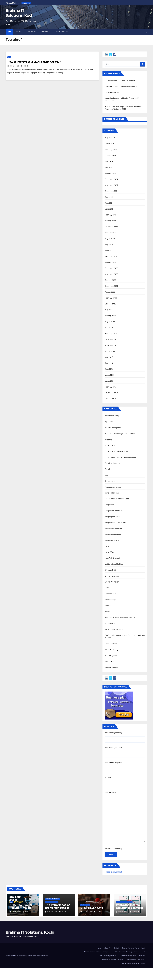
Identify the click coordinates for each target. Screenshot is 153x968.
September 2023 (111, 233)
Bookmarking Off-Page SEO (116, 451)
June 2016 (109, 369)
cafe (106, 475)
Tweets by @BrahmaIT (114, 872)
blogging (108, 439)
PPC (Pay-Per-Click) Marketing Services (125, 952)
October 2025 (110, 155)
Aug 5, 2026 (16, 912)
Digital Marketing (112, 481)
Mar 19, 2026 (52, 912)
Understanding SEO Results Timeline (120, 80)
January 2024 (110, 221)
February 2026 (111, 150)
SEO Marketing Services (108, 955)
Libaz (25, 66)
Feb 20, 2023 (14, 66)
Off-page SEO (110, 570)
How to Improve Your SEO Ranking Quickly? (34, 61)
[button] (146, 32)
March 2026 (109, 144)
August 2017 (110, 351)
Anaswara (135, 912)
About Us (107, 948)
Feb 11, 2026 (123, 912)
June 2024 (109, 203)
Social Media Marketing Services (112, 959)
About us (31, 32)
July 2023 (109, 244)
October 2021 (110, 304)
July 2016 (109, 363)
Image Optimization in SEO (116, 523)
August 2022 (110, 292)
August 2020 (110, 310)
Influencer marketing (113, 534)
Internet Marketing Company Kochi (133, 948)
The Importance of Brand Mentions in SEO (122, 86)
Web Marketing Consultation (136, 959)
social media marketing (114, 629)
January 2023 (110, 262)
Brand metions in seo (113, 463)
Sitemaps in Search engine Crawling (120, 617)
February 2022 (111, 298)
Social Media (110, 623)
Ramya (99, 912)
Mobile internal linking (114, 564)
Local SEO (109, 552)
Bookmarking (110, 445)
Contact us (62, 32)
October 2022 (110, 280)
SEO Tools (109, 611)
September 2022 (111, 286)
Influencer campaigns (113, 528)
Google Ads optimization (115, 511)
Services (45, 32)
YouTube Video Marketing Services (133, 963)
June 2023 (109, 250)
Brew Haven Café (112, 92)
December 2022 (111, 268)
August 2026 (110, 138)
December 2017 (111, 339)
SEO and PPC (110, 594)
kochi (107, 546)
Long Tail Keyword (112, 558)
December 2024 (111, 179)
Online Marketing (112, 576)
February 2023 (111, 256)
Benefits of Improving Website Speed (120, 434)
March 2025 (109, 167)
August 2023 (110, 239)
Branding (108, 469)
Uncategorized (111, 644)
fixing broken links (112, 493)
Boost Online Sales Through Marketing (120, 457)
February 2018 (111, 333)
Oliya (63, 912)
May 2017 (109, 357)
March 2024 (109, 209)
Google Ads (109, 505)
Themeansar (44, 955)
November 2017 (111, 345)
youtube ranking (111, 667)
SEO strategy (110, 600)
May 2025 (109, 161)
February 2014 (111, 387)
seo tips (108, 606)
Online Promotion (112, 582)
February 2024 (111, 215)
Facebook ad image (113, 487)
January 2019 (110, 316)
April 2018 (109, 328)
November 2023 (111, 227)
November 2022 (111, 274)
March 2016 (109, 375)
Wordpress (109, 661)
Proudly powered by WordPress (16, 955)
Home (18, 32)
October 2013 (110, 399)
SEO (9, 57)
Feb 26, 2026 (87, 912)
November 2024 (111, 185)
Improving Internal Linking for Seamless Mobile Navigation (129, 907)
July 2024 (109, 197)
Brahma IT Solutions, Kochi (30, 932)
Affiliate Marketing (112, 416)
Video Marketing (111, 650)
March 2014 (109, 381)
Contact (116, 948)
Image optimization (112, 517)
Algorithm (109, 422)
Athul (27, 912)
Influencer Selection (113, 540)
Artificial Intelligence (113, 428)
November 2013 (111, 393)
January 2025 (110, 173)
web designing (111, 655)
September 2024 (111, 191)
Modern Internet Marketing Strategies (96, 952)
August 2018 (110, 322)
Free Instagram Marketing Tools (117, 499)
